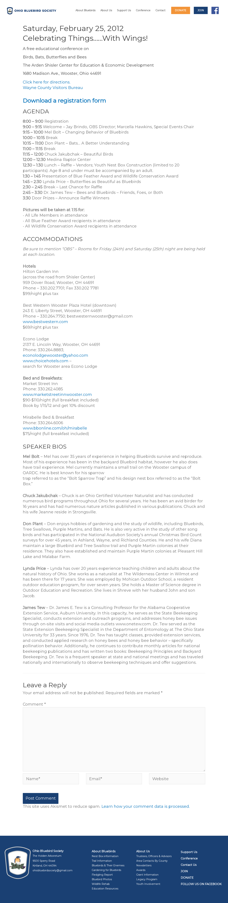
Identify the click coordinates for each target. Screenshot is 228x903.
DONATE (187, 877)
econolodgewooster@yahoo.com (55, 355)
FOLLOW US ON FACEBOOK (201, 884)
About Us (106, 10)
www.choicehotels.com (46, 360)
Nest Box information (105, 856)
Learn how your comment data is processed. (145, 806)
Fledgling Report (102, 874)
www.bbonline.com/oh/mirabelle (55, 428)
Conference (143, 10)
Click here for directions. (46, 82)
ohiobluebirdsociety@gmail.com (52, 870)
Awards (140, 870)
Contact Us (188, 865)
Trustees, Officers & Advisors (154, 856)
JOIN (184, 871)
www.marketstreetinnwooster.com (57, 394)
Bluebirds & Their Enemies (108, 865)
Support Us (124, 10)
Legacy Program (146, 879)
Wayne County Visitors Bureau (53, 87)
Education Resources (105, 888)
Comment (34, 704)
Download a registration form (64, 100)
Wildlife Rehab (101, 884)
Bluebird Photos (102, 879)
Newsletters (143, 865)
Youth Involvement (148, 884)
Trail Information (102, 860)
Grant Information (147, 874)
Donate (180, 10)
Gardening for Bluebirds (106, 870)
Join (201, 10)
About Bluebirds (85, 10)
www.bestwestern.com (45, 321)
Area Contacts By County (152, 860)
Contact (160, 10)
